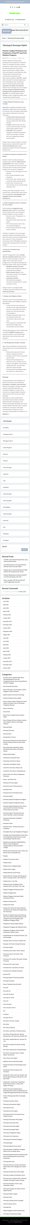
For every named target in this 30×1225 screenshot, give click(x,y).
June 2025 (6, 641)
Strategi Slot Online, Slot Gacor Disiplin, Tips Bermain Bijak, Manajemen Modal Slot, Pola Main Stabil (15, 1076)
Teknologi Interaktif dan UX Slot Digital (13, 1172)
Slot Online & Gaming (9, 1027)
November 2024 (7, 664)
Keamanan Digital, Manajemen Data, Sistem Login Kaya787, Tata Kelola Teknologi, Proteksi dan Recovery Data (15, 808)
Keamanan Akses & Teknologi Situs (12, 786)
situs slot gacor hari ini (9, 1007)
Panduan (5, 856)
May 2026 (5, 604)
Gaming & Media (7, 727)
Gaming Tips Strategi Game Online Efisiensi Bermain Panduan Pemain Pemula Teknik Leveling (14, 742)
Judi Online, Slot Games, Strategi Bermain (14, 771)
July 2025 (5, 638)
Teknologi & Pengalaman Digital (11, 1133)
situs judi (5, 987)
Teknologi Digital (7, 1143)
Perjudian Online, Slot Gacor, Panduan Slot (14, 940)
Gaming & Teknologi (8, 730)
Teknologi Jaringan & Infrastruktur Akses (14, 1175)
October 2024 (6, 668)
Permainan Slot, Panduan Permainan (13, 971)
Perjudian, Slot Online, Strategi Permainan (14, 944)
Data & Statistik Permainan (10, 686)
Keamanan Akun (7, 789)
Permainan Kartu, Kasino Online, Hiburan (14, 950)
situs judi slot (7, 991)
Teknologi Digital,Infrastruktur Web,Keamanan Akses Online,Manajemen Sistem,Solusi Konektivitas (15, 1156)
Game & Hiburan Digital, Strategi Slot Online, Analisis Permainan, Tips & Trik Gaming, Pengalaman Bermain (15, 703)
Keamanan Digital (8, 796)
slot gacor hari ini (8, 434)
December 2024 (7, 661)
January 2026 (6, 618)
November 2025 (7, 624)
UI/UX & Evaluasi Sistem (9, 1204)
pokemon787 (6, 974)
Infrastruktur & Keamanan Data (11, 757)
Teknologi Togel (7, 1197)
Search (4, 546)
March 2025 (6, 651)
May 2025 (5, 644)
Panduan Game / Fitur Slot (10, 881)
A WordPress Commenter (10, 591)
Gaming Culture (7, 734)
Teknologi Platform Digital (10, 1194)
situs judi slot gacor (8, 994)
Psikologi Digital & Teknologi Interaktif (13, 977)
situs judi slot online (8, 997)
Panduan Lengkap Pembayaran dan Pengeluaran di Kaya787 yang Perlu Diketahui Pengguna (15, 53)
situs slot (5, 474)
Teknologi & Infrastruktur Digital (11, 1104)
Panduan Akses (7, 862)
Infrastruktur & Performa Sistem (11, 761)
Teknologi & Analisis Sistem (10, 1101)
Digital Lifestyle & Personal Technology (13, 695)
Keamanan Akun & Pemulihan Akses (13, 793)
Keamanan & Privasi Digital (10, 783)
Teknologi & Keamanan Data (10, 1123)
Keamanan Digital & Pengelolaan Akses (13, 803)
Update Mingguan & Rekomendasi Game (14, 1210)
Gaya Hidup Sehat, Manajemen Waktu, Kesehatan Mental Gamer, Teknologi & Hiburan (13, 749)
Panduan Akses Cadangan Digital (12, 866)
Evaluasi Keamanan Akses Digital (12, 698)
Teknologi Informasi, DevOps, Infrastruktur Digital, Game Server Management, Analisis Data (14, 1166)
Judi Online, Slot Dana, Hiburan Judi (12, 767)
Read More (5, 414)
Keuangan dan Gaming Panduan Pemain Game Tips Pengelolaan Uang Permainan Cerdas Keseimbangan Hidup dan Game (15, 836)
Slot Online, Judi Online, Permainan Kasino (14, 1031)
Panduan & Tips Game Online (11, 859)
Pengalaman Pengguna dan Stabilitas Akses (15, 927)
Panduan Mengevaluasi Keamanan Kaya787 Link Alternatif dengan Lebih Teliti (14, 1)
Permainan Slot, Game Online (11, 964)
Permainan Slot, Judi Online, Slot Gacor (13, 967)
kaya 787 (5, 107)
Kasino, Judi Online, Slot (9, 779)
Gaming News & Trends (9, 737)
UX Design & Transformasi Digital (12, 1214)
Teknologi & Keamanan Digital (11, 1126)
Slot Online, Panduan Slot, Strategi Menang (14, 1049)
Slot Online (6, 1024)
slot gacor (6, 427)
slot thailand (6, 507)
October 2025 (6, 628)
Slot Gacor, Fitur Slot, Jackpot (11, 1021)
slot (4, 480)
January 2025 (6, 658)
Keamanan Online (8, 823)
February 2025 (7, 655)
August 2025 (6, 634)
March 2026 (6, 611)
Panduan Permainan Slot (9, 901)
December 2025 (7, 621)
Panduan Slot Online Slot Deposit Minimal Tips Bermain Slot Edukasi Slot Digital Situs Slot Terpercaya (15, 909)
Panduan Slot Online (8, 904)
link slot (5, 454)
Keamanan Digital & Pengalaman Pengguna (14, 799)
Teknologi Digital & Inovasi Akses (12, 1146)
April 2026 (6, 608)
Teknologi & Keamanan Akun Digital (12, 1119)
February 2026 (7, 615)
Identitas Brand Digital (9, 754)
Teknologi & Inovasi (8, 1107)
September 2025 (7, 631)
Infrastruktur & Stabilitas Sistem (11, 764)
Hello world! (22, 591)
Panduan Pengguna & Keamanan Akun (13, 889)
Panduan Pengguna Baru (9, 893)
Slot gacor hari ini (8, 441)
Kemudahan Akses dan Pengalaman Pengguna (15, 832)
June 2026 (6, 601)
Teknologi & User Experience (11, 1136)
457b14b (6, 58)
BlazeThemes (18, 1222)
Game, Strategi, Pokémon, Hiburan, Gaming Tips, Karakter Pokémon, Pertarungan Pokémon (14, 722)
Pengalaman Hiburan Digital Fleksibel (13, 923)
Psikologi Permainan (8, 981)
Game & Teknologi (8, 708)
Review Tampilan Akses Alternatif (12, 984)
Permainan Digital (8, 947)
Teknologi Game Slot (8, 1161)
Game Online (6, 711)
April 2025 (6, 648)
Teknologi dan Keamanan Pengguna (12, 1139)
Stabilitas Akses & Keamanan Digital (13, 1061)
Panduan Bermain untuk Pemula (11, 872)
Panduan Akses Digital (9, 869)
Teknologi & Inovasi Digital (10, 1111)
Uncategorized (7, 1207)
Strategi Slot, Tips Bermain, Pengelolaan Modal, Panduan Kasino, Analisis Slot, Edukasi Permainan (14, 1083)
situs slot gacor (7, 447)
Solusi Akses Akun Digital (10, 1058)
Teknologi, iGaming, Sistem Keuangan (13, 1200)
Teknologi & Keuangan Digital (11, 1129)
